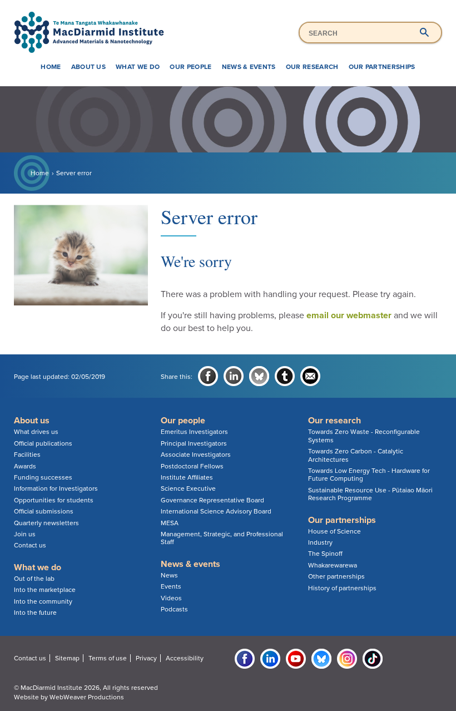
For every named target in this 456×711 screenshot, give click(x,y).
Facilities (27, 454)
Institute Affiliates (187, 477)
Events (171, 586)
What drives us (36, 432)
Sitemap (67, 658)
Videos (171, 598)
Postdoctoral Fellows (192, 466)
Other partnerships (336, 576)
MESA (170, 523)
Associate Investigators (196, 454)
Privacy (146, 658)
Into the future (35, 612)
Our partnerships (382, 67)
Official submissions (43, 511)
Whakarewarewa (332, 565)
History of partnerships (342, 588)
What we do (138, 67)
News (169, 575)
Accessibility (185, 658)
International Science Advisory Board (216, 511)
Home (51, 67)
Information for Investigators (56, 488)
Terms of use (107, 658)
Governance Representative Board (212, 500)
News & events (249, 67)
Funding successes (43, 477)
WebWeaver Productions (86, 697)
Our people (190, 67)
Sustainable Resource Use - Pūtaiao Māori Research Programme (370, 494)
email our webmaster (348, 315)
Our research (312, 67)
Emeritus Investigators (194, 432)
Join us (25, 534)
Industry (320, 542)
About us (88, 67)
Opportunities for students (53, 500)
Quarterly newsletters (46, 523)
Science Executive (188, 488)
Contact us (30, 545)
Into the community (43, 601)
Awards (25, 466)
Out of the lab (34, 578)
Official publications (43, 443)
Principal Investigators (194, 443)
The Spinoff (325, 553)
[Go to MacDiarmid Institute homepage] (228, 11)
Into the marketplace (45, 590)
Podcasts (174, 609)
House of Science (334, 531)
